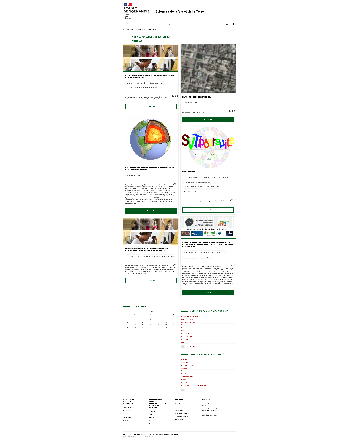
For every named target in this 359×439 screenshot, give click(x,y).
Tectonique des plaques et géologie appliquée (142, 88)
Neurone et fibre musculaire (193, 187)
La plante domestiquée (191, 177)
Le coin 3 (184, 328)
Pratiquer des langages (188, 365)
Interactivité (184, 382)
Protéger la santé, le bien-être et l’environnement (195, 385)
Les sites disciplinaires (181, 416)
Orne (150, 421)
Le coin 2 (184, 325)
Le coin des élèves (186, 336)
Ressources (184, 371)
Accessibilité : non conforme (155, 434)
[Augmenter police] (173, 96)
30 (194, 347)
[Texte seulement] (177, 96)
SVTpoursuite (188, 172)
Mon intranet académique (182, 413)
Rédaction (166, 434)
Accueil (125, 24)
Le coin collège (185, 333)
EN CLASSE (157, 24)
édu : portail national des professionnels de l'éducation (209, 415)
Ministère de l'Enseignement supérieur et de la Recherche (209, 410)
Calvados (152, 411)
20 (190, 347)
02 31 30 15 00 (130, 417)
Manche (151, 417)
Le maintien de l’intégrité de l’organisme (197, 182)
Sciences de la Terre (156, 83)
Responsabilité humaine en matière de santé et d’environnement (205, 252)
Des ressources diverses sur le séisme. (193, 112)
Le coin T (184, 342)
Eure (150, 414)
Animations (184, 362)
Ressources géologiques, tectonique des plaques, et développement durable (149, 169)
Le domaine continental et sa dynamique (216, 177)
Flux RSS (125, 434)
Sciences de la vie (190, 191)
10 (186, 347)
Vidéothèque (205, 257)
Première (184, 359)
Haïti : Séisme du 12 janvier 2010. (197, 97)
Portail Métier (179, 410)
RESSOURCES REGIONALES (183, 24)
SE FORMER (198, 24)
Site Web (125, 420)
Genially (183, 379)
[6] (201, 390)
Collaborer (184, 368)
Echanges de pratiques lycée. (136, 83)
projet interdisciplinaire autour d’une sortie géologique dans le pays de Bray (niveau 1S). (146, 250)
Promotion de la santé (187, 374)
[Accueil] (179, 11)
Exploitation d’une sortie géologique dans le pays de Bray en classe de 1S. (149, 76)
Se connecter (174, 434)
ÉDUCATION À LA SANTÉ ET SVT (140, 24)
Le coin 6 (184, 330)
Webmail (177, 404)
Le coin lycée (185, 339)
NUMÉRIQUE (167, 24)
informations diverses (187, 319)
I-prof (176, 407)
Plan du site (132, 434)
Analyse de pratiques (187, 376)
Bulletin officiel (179, 419)
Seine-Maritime (153, 424)
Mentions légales (141, 434)
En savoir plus (151, 106)
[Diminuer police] (175, 96)
